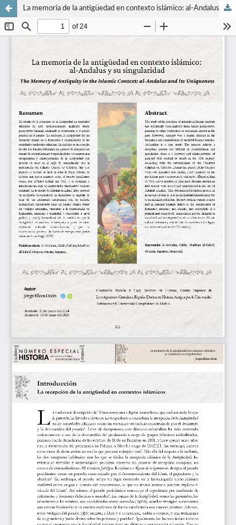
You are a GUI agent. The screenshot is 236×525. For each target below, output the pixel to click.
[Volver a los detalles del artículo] (8, 8)
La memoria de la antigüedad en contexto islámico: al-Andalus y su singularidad (129, 8)
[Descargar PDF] (227, 8)
